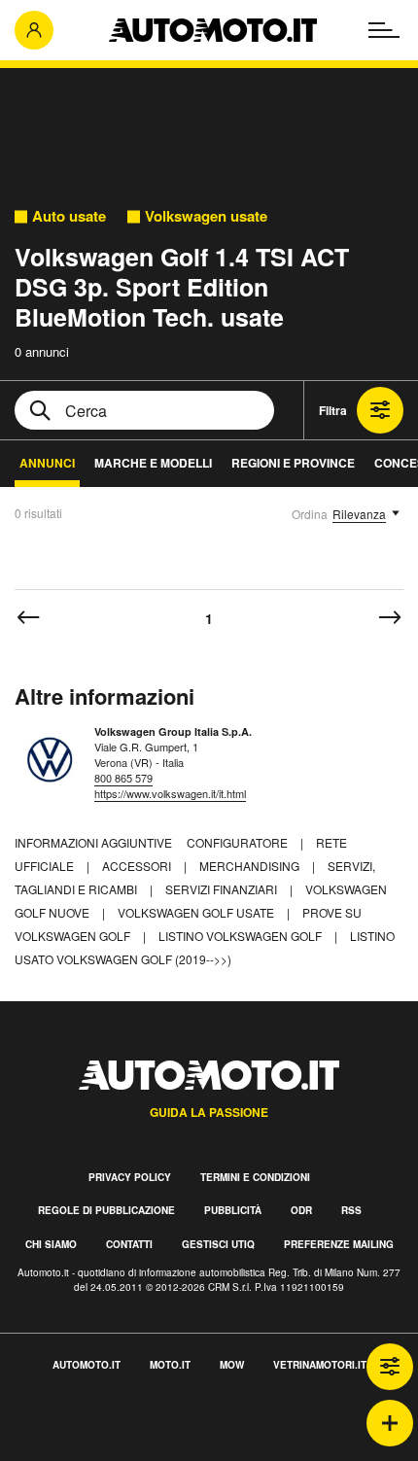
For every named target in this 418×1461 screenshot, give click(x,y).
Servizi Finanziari (222, 889)
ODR (301, 1210)
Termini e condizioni (255, 1177)
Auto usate (69, 216)
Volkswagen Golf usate (197, 912)
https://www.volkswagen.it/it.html (170, 793)
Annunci (47, 462)
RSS (351, 1210)
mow (232, 1365)
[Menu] (384, 30)
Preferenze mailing (339, 1244)
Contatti (129, 1244)
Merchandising (250, 865)
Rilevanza (359, 513)
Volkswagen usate (206, 216)
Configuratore (239, 842)
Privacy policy (129, 1177)
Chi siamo (51, 1244)
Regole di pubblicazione (106, 1210)
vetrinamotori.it (319, 1365)
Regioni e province (293, 462)
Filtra (333, 410)
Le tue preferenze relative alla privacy (129, 1450)
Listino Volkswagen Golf (241, 935)
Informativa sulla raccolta (85, 1427)
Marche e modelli (153, 462)
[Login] (34, 30)
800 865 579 (123, 777)
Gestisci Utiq (218, 1244)
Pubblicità (232, 1210)
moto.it (170, 1365)
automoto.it (86, 1365)
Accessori (138, 865)
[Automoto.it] (213, 30)
